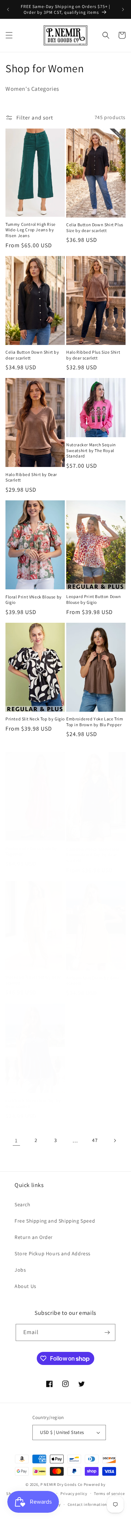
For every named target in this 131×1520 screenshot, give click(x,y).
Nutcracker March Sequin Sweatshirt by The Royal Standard (91, 450)
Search (23, 1204)
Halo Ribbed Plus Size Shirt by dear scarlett (93, 355)
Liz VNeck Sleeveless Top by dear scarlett (33, 1103)
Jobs (20, 1270)
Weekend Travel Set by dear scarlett (33, 979)
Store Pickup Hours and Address (53, 1253)
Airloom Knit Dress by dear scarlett (92, 980)
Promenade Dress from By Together (31, 851)
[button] (9, 35)
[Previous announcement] (8, 9)
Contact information (87, 1504)
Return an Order (34, 1237)
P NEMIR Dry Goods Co (61, 1484)
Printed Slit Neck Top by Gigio (35, 719)
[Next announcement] (123, 9)
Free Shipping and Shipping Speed (55, 1221)
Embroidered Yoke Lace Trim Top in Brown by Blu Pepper (94, 721)
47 (95, 1140)
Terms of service (109, 1493)
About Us (25, 1286)
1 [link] (16, 1140)
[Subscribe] (107, 1332)
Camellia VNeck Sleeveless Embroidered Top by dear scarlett (92, 854)
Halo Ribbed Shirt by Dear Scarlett (31, 477)
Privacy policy (73, 1493)
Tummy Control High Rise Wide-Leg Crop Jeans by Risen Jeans (30, 230)
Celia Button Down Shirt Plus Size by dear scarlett (94, 227)
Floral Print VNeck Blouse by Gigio (33, 599)
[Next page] (115, 1141)
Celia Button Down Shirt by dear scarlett (32, 355)
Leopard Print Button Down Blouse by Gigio (93, 599)
